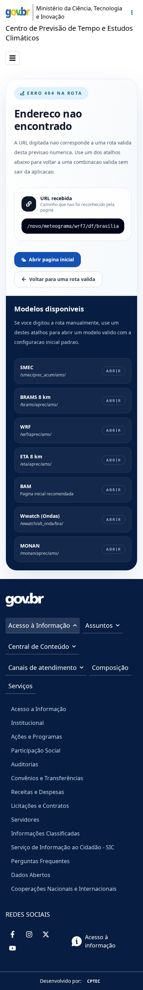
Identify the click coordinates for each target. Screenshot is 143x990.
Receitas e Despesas (37, 792)
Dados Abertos (30, 875)
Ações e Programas (36, 736)
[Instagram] (29, 934)
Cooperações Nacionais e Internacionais (64, 889)
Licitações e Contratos (40, 806)
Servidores (25, 819)
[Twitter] (46, 934)
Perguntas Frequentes (40, 861)
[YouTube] (12, 948)
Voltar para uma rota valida (62, 279)
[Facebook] (12, 934)
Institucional (27, 723)
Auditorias (24, 764)
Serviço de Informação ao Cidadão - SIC (62, 847)
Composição (110, 667)
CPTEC (93, 981)
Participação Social (35, 750)
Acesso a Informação (38, 709)
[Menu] (131, 12)
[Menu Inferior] (12, 58)
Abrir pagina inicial (51, 259)
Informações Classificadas (45, 833)
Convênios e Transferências (47, 778)
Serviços (20, 686)
